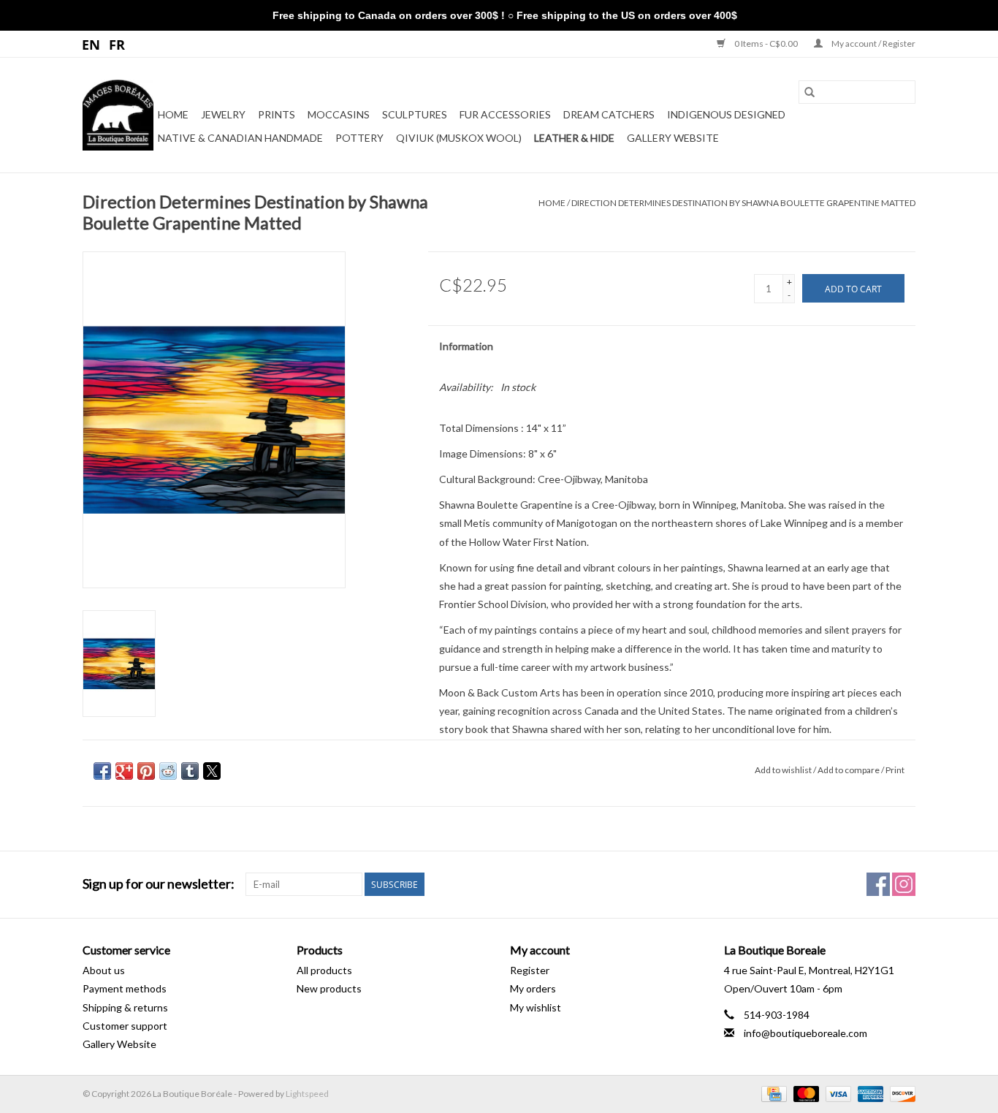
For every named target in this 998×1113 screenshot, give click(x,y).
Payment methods (125, 988)
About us (104, 970)
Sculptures (414, 114)
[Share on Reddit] (168, 771)
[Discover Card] (900, 1092)
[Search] (809, 92)
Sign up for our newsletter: (159, 884)
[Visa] (836, 1092)
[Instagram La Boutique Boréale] (903, 884)
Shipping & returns (125, 1007)
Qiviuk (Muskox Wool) (459, 138)
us (92, 44)
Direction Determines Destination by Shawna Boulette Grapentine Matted (743, 202)
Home (173, 114)
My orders (533, 988)
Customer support (125, 1025)
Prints (276, 114)
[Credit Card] (772, 1092)
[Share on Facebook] (102, 771)
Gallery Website (673, 138)
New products (329, 988)
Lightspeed (307, 1093)
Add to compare (849, 769)
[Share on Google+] (124, 771)
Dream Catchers (609, 114)
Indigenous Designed (726, 114)
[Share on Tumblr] (190, 771)
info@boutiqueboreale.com (805, 1033)
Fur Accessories (505, 114)
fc (117, 44)
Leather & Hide (574, 138)
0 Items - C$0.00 (766, 43)
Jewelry (223, 114)
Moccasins (339, 114)
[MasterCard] (804, 1092)
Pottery (359, 138)
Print (894, 769)
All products (324, 970)
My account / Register (872, 43)
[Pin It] (146, 771)
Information (466, 346)
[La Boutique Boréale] (118, 115)
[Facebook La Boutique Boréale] (878, 884)
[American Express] (869, 1092)
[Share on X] (212, 771)
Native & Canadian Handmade (240, 138)
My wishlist (535, 1007)
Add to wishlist (784, 769)
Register (529, 970)
